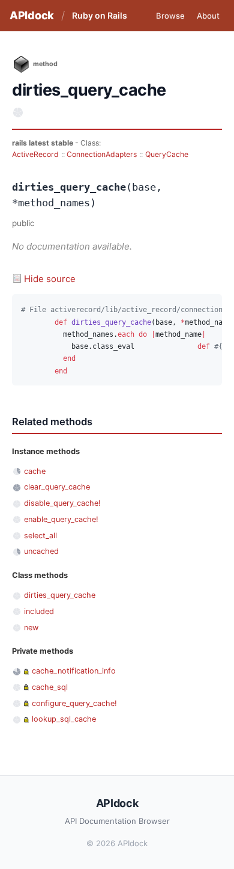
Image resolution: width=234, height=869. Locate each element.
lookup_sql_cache (64, 718)
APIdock (32, 15)
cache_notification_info (74, 670)
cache (35, 471)
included (39, 611)
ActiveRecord (35, 154)
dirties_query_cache (59, 595)
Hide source (50, 278)
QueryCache (166, 154)
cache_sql (50, 687)
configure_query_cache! (74, 703)
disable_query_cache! (62, 503)
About (208, 15)
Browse (170, 15)
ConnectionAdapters (102, 154)
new (31, 627)
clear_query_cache (57, 486)
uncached (41, 551)
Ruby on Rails (99, 15)
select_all (40, 535)
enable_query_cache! (61, 519)
